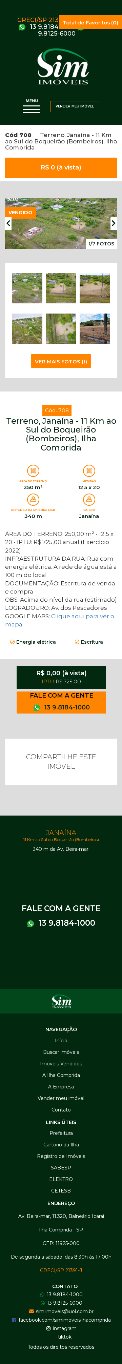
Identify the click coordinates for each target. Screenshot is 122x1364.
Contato (61, 1110)
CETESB (61, 1191)
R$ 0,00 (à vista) (61, 677)
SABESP (61, 1168)
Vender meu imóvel (61, 1098)
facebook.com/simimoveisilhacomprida (64, 1320)
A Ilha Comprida (61, 1075)
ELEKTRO (61, 1179)
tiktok (64, 1337)
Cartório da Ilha (61, 1145)
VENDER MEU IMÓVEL (75, 106)
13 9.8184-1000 (52, 27)
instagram (64, 1328)
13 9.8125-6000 (66, 30)
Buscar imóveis (61, 1052)
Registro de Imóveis (61, 1156)
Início (61, 1041)
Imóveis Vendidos (61, 1064)
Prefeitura (61, 1133)
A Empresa (61, 1087)
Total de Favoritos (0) (90, 22)
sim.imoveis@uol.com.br (64, 1311)
